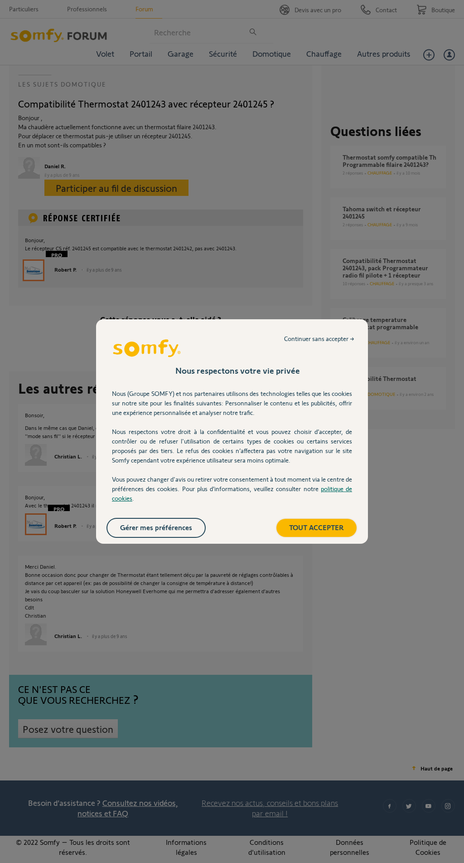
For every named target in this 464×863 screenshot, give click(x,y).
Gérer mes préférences (156, 527)
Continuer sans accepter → (319, 338)
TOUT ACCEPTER (316, 527)
